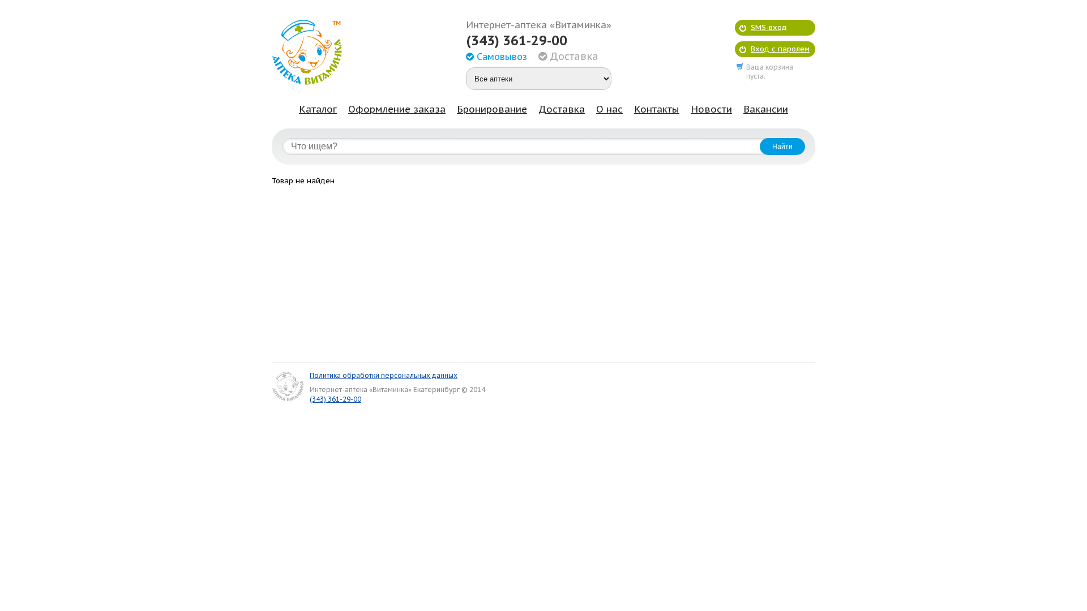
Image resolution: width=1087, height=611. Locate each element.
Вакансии (765, 109)
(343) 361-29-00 (516, 41)
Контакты (656, 109)
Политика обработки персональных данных (383, 375)
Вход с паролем (780, 49)
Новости (711, 109)
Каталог (318, 109)
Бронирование (492, 109)
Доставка (561, 109)
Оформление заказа (397, 109)
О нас (609, 109)
